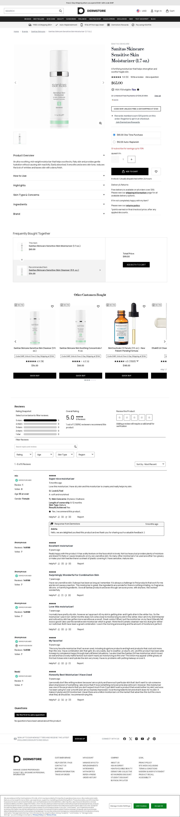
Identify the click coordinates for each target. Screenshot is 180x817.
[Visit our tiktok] (148, 739)
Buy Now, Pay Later (119, 780)
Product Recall (146, 774)
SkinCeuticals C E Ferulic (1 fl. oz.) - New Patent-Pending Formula (126, 349)
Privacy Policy (145, 762)
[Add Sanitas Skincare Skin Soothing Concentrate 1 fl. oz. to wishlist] (98, 306)
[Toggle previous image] (15, 83)
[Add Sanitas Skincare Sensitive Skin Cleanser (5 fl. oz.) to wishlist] (52, 306)
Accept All (159, 806)
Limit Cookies (141, 806)
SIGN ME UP (80, 739)
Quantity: (116, 153)
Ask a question (152, 77)
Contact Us (60, 765)
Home (16, 31)
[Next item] (165, 342)
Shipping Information (65, 771)
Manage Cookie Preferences (26, 770)
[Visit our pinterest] (154, 739)
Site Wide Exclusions (148, 765)
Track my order (62, 774)
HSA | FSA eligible (123, 89)
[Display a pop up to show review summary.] (137, 361)
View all (158, 96)
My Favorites (89, 771)
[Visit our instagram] (136, 739)
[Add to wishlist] (156, 171)
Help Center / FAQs (63, 762)
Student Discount (120, 777)
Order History (89, 777)
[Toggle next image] (103, 83)
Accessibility (145, 777)
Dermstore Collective (121, 771)
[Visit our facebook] (125, 739)
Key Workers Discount (121, 774)
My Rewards (88, 768)
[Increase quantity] (131, 159)
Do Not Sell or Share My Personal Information (29, 773)
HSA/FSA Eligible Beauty (121, 768)
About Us (115, 762)
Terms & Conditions (148, 768)
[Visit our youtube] (142, 739)
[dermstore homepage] (91, 10)
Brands (25, 31)
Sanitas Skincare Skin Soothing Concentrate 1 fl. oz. (81, 349)
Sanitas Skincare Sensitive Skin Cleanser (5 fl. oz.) (35, 349)
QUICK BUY (35, 375)
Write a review (137, 77)
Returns (59, 768)
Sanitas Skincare (38, 31)
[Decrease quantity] (115, 159)
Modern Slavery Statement (152, 771)
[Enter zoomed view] (100, 123)
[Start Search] (60, 11)
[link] (156, 10)
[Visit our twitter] (130, 739)
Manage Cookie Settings (120, 806)
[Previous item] (15, 342)
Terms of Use (51, 815)
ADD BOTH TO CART (136, 264)
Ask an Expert (117, 765)
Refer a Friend (89, 774)
